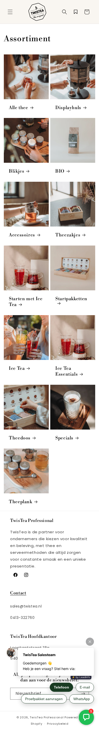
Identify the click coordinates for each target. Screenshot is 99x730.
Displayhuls (68, 108)
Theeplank (20, 502)
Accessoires (22, 235)
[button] (10, 11)
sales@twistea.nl (26, 606)
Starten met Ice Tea (25, 302)
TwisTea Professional (46, 717)
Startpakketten (71, 299)
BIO (59, 171)
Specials (64, 438)
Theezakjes (67, 235)
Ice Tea (17, 368)
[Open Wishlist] (75, 11)
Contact (18, 593)
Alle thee (18, 108)
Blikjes (16, 171)
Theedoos (19, 438)
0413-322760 (22, 617)
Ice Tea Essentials (66, 371)
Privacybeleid (57, 724)
